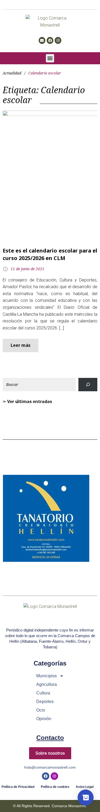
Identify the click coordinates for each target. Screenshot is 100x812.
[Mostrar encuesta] (86, 798)
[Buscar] (87, 384)
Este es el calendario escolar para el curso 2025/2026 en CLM (50, 254)
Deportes (45, 701)
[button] (50, 58)
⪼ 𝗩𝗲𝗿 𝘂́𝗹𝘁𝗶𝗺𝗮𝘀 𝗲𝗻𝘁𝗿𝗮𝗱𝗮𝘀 (27, 401)
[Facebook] (50, 40)
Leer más (20, 345)
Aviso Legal (85, 787)
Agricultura (46, 684)
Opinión (43, 718)
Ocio (40, 710)
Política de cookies (55, 787)
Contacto (50, 737)
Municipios (46, 676)
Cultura (43, 693)
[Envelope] (42, 40)
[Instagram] (58, 40)
